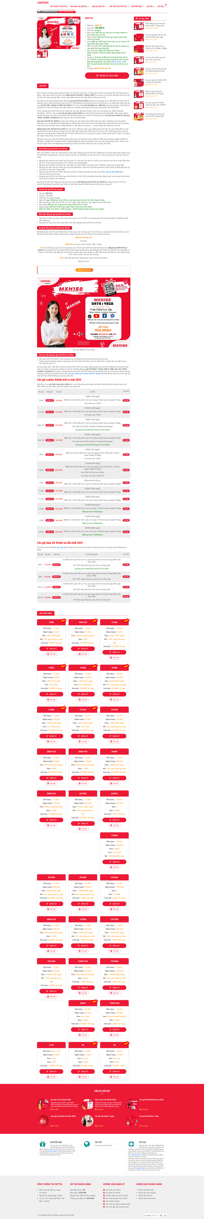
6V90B (114, 751)
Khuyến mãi (137, 6)
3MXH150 (83, 751)
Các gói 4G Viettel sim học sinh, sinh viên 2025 (155, 58)
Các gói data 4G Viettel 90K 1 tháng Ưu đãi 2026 (155, 81)
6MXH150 (51, 919)
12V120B (51, 961)
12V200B (114, 961)
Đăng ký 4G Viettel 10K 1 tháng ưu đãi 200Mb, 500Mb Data (156, 48)
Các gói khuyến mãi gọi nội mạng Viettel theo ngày (155, 36)
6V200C (114, 793)
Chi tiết (126, 400)
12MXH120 (83, 961)
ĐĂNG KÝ (50, 400)
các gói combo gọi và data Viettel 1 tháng (84, 373)
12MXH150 (114, 1003)
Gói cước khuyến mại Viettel (116, 1198)
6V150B (51, 877)
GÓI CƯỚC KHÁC (45, 613)
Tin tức (149, 6)
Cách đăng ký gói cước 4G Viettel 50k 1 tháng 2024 (155, 24)
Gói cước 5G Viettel (112, 1190)
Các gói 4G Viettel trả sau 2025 (151, 1100)
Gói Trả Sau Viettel (118, 6)
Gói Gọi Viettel (98, 6)
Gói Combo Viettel (66, 11)
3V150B (114, 709)
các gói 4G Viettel (112, 172)
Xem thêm (55, 1109)
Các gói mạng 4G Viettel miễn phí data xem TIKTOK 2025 (155, 105)
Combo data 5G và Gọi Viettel (116, 1195)
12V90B (83, 919)
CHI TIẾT (42, 86)
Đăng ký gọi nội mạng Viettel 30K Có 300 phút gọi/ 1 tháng (154, 93)
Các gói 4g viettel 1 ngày (104, 1116)
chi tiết (126, 455)
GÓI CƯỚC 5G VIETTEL (59, 6)
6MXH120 (51, 793)
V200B (114, 667)
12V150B (114, 919)
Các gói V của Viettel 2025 (61, 1100)
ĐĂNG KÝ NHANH (84, 270)
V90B (51, 622)
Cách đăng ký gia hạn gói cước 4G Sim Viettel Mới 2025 (155, 116)
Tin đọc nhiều (143, 18)
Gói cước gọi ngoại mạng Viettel (117, 1204)
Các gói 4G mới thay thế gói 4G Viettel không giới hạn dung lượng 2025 (155, 71)
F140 (51, 1045)
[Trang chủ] (39, 11)
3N (83, 1045)
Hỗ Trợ (160, 6)
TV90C (51, 667)
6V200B (83, 877)
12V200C (114, 877)
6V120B (83, 793)
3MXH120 (51, 751)
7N (114, 1045)
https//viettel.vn (117, 62)
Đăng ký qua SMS (108, 75)
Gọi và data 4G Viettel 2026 (105, 1100)
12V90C (114, 835)
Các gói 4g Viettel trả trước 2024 (63, 1116)
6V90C (83, 1003)
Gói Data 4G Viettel (79, 6)
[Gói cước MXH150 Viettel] (58, 48)
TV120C (83, 709)
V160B (83, 667)
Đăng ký (52, 649)
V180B (51, 709)
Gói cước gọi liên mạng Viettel (117, 1207)
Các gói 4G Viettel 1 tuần (149, 1116)
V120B (114, 622)
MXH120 (83, 622)
